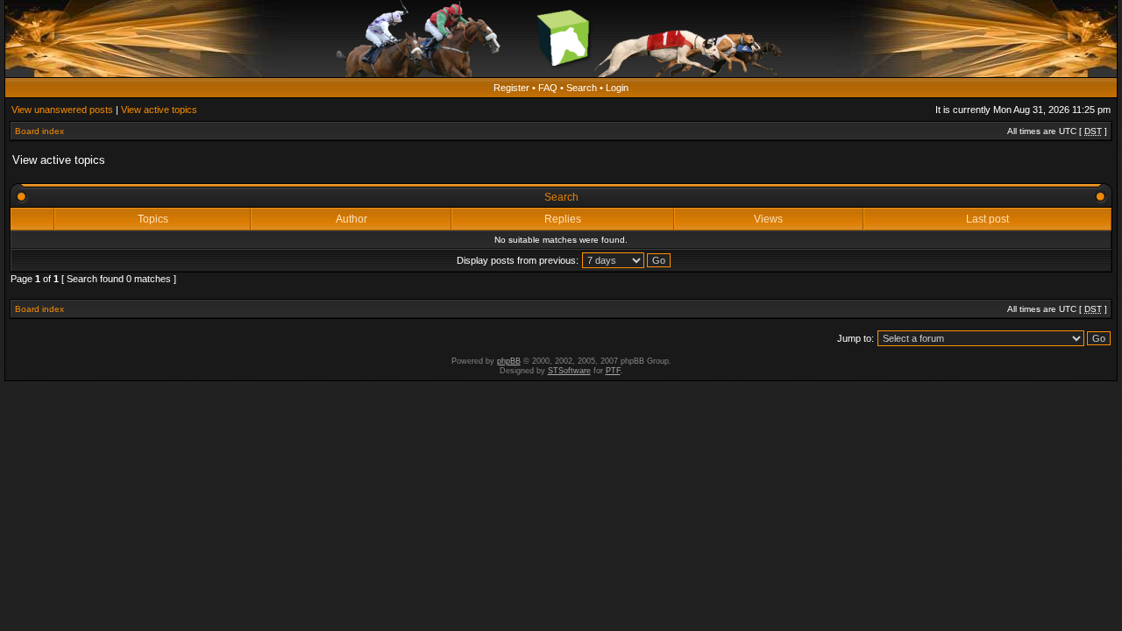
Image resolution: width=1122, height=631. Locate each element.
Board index (39, 131)
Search (581, 87)
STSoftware (569, 370)
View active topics (159, 109)
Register (511, 87)
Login (617, 87)
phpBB (509, 361)
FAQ (547, 87)
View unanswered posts (62, 109)
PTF (613, 370)
